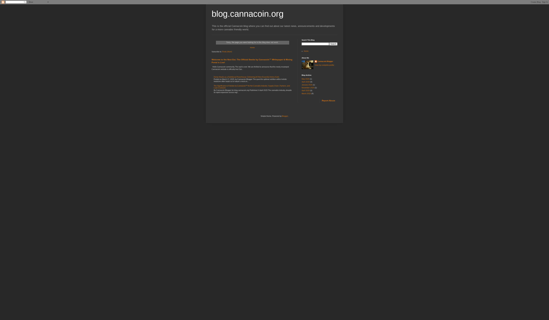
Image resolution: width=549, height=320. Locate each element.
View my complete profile (324, 65)
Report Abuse (328, 100)
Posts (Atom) (227, 52)
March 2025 (306, 94)
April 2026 (306, 82)
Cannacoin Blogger (325, 61)
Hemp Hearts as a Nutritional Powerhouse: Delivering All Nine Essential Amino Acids (246, 77)
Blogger (285, 116)
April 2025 (306, 91)
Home (252, 48)
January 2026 (307, 85)
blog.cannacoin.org (248, 14)
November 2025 (308, 88)
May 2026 (305, 79)
